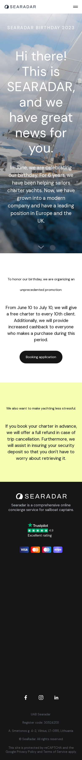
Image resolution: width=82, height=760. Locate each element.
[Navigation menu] (75, 7)
